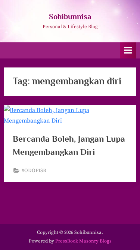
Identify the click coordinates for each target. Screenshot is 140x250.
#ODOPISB (34, 171)
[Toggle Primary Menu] (128, 50)
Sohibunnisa (70, 16)
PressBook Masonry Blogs (83, 241)
